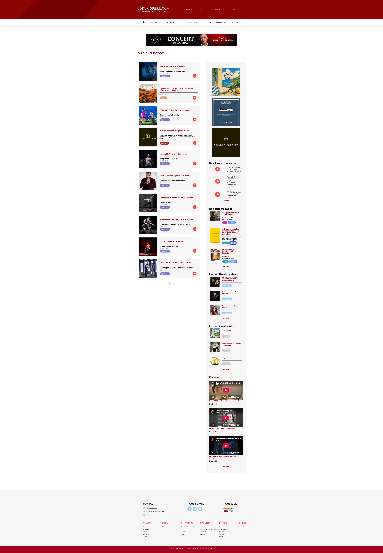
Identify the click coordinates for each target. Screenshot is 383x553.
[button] (172, 22)
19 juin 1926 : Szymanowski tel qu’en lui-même (224, 457)
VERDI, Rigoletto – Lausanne (172, 66)
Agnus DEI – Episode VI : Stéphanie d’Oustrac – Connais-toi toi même (232, 181)
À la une (171, 22)
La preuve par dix (228, 358)
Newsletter (188, 10)
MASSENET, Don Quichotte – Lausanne (177, 219)
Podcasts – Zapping (214, 22)
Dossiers (235, 22)
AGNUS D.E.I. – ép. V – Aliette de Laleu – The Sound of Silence (234, 195)
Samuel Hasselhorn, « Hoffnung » (231, 213)
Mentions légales (179, 548)
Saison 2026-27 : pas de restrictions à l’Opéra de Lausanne (176, 89)
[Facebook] (189, 509)
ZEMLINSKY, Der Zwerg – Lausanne (175, 110)
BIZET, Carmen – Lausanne (171, 241)
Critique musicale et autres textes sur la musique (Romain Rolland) (231, 231)
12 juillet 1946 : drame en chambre (222, 429)
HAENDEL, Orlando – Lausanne (173, 154)
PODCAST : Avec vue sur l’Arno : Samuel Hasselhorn (234, 169)
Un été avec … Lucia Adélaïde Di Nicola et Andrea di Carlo (230, 278)
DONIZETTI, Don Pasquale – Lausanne (176, 262)
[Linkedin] (200, 509)
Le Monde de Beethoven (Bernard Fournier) (231, 251)
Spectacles (156, 22)
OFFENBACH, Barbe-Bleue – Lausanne (176, 198)
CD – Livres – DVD (190, 22)
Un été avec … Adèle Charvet (230, 292)
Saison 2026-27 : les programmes (175, 130)
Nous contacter (214, 10)
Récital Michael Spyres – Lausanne (175, 176)
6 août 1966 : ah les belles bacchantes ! (224, 401)
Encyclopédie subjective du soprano (231, 344)
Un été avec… (227, 330)
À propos (200, 10)
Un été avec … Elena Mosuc (230, 306)
